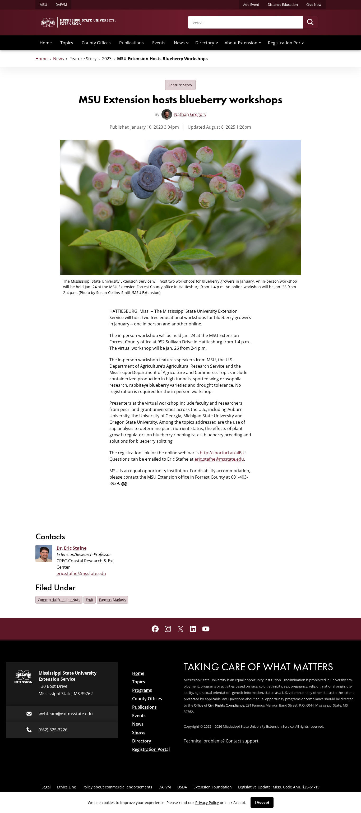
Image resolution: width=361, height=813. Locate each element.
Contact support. (243, 741)
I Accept (262, 802)
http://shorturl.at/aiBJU (223, 453)
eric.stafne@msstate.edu (219, 459)
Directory (204, 43)
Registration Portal (287, 43)
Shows (138, 732)
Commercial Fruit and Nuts (59, 599)
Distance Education (283, 4)
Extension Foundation (212, 786)
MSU (43, 4)
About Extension (241, 43)
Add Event (251, 4)
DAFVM (61, 4)
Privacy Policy (207, 802)
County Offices (96, 43)
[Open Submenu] (187, 42)
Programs (142, 690)
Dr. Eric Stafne (71, 548)
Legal (46, 786)
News (179, 43)
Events (158, 43)
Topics (66, 43)
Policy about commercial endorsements (117, 786)
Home (46, 43)
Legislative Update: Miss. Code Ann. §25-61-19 (279, 786)
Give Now (313, 4)
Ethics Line (66, 786)
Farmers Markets (112, 599)
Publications (131, 43)
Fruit (89, 599)
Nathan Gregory (190, 114)
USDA (182, 786)
